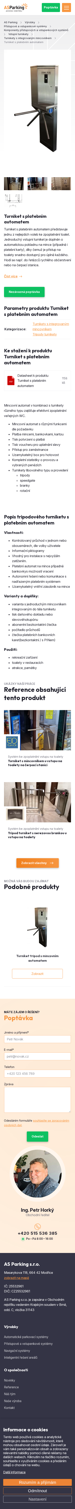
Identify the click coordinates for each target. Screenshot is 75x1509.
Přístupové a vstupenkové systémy (28, 1344)
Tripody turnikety (45, 334)
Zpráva (8, 1084)
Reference (11, 1387)
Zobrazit (37, 974)
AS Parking (10, 22)
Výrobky (11, 1326)
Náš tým (9, 1394)
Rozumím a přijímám (37, 1482)
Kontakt (9, 1408)
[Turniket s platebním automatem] (37, 108)
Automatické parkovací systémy (26, 1337)
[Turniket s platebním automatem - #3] (61, 183)
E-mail (9, 1049)
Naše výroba (12, 1401)
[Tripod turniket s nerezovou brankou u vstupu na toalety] (37, 814)
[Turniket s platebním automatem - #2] (37, 183)
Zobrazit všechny (34, 863)
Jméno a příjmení (16, 1032)
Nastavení (38, 1499)
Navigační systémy (17, 1351)
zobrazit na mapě (16, 1278)
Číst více (11, 276)
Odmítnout (37, 1491)
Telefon (9, 1067)
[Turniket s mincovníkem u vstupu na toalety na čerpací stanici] (37, 742)
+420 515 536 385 (37, 1233)
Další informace (14, 1472)
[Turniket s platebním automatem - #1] (14, 183)
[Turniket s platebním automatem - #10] (14, 200)
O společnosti (16, 1370)
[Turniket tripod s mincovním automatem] (37, 927)
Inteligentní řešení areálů (20, 1357)
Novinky (9, 1380)
